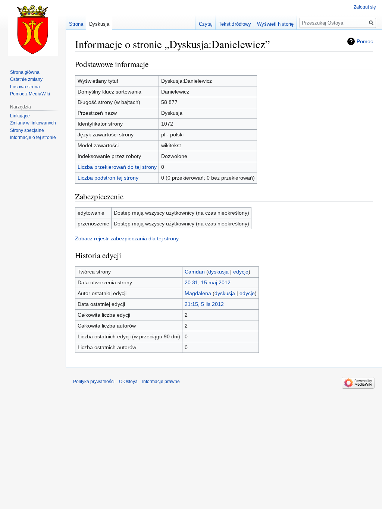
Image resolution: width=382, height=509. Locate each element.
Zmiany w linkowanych (33, 123)
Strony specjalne (27, 130)
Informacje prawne (161, 381)
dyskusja (218, 272)
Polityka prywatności (94, 381)
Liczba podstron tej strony (108, 178)
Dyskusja (99, 24)
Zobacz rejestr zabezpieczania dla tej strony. (127, 238)
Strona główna (25, 72)
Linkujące (20, 115)
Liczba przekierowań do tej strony (117, 167)
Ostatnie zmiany (26, 79)
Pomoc (365, 41)
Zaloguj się (365, 7)
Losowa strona (25, 86)
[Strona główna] (33, 30)
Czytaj (206, 24)
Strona (76, 24)
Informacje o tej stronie (33, 137)
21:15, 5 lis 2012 (204, 304)
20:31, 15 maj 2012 (208, 282)
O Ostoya (128, 381)
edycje (240, 272)
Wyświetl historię (275, 24)
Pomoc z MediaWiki (30, 94)
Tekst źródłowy (235, 24)
